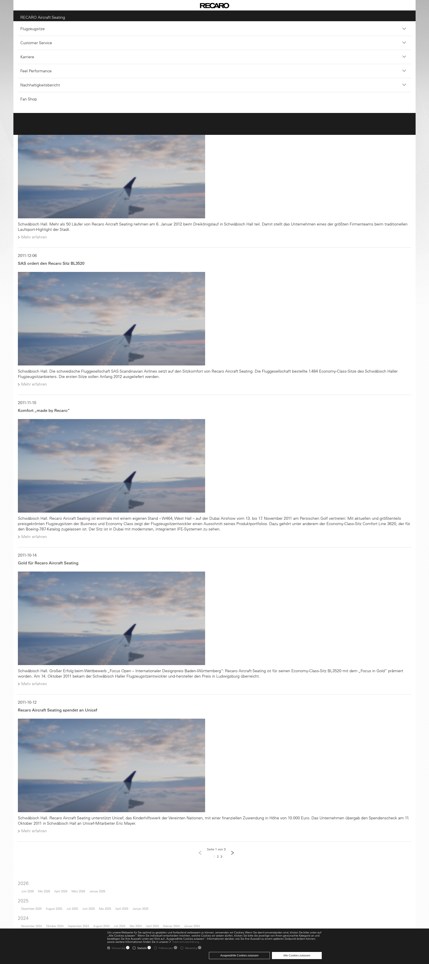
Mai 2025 (103, 913)
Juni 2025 (86, 913)
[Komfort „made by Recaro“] (214, 468)
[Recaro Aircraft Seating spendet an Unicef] (214, 770)
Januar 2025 (138, 913)
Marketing (191, 948)
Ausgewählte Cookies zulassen (239, 955)
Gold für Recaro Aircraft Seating (46, 566)
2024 (21, 923)
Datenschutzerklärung (185, 941)
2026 (21, 888)
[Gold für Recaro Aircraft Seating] (214, 622)
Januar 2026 (95, 896)
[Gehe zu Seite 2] (232, 858)
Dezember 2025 (29, 913)
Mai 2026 (42, 896)
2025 (21, 906)
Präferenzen (166, 948)
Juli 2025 (70, 913)
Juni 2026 (25, 896)
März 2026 (76, 896)
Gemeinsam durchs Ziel (38, 116)
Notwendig (118, 948)
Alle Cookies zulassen (296, 955)
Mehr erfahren (32, 238)
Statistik (142, 948)
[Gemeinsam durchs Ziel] (214, 172)
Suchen (195, 74)
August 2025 (52, 913)
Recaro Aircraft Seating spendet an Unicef (55, 714)
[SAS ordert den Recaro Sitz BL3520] (214, 320)
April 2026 (58, 896)
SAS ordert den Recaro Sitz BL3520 (49, 264)
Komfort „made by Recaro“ (41, 412)
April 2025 (119, 913)
